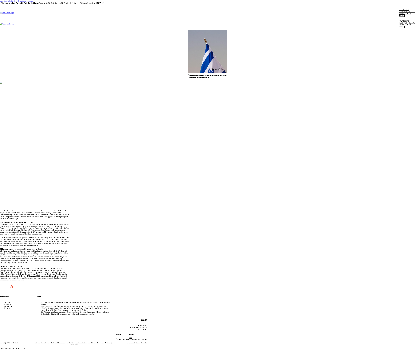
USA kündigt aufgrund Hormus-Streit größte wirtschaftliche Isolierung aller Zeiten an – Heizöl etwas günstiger (75, 303)
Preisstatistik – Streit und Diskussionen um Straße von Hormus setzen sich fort (67, 314)
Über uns (7, 304)
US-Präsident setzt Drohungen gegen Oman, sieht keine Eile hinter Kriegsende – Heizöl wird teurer (75, 312)
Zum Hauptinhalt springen (9, 1)
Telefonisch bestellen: (92, 3)
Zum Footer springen (25, 1)
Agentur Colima (20, 348)
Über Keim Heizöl (407, 12)
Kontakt (401, 16)
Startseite (404, 10)
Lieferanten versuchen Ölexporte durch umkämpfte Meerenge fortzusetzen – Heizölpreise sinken (74, 306)
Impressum (130, 343)
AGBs (145, 343)
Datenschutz (138, 343)
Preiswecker (405, 14)
